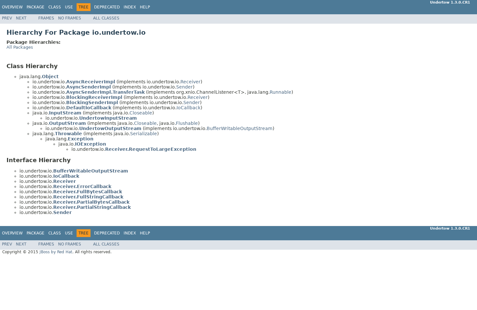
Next (21, 18)
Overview (12, 7)
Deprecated (107, 7)
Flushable (187, 123)
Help (145, 7)
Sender (184, 86)
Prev (7, 18)
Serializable (143, 133)
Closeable (140, 112)
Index (130, 7)
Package (35, 7)
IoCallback (189, 107)
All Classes (106, 18)
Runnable (280, 92)
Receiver (190, 81)
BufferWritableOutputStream (240, 128)
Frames (46, 18)
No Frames (69, 18)
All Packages (19, 47)
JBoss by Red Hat (56, 252)
